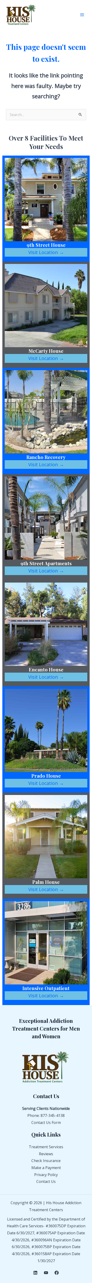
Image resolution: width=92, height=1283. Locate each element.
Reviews (46, 1153)
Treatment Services (46, 1146)
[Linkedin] (35, 1273)
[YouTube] (46, 1273)
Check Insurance (46, 1160)
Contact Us (46, 1181)
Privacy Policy (46, 1174)
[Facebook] (56, 1273)
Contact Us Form (46, 1122)
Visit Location (46, 252)
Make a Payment (46, 1167)
